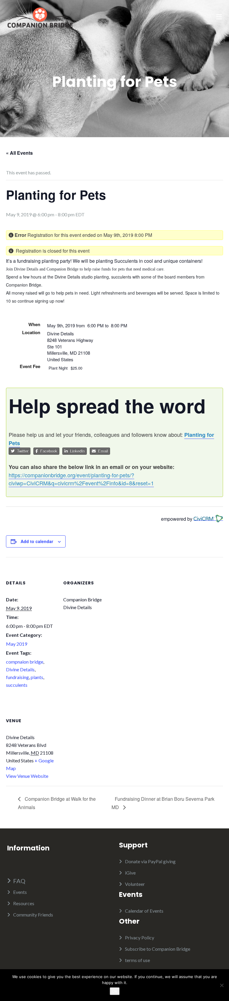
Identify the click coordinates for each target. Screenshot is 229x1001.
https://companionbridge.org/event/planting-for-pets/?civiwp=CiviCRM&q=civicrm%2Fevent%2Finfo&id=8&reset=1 (81, 479)
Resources (23, 903)
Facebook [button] (47, 451)
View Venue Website (27, 776)
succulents (16, 685)
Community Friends (33, 914)
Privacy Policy (139, 937)
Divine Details (20, 669)
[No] (222, 985)
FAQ (19, 880)
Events (20, 892)
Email (102, 451)
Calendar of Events (144, 911)
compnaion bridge (24, 661)
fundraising (17, 677)
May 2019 (16, 644)
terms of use (137, 960)
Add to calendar (37, 541)
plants (37, 677)
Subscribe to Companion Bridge (157, 949)
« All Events (19, 152)
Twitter (21, 451)
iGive (130, 872)
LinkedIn (76, 451)
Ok (114, 991)
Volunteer (135, 884)
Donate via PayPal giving (150, 861)
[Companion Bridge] (40, 17)
